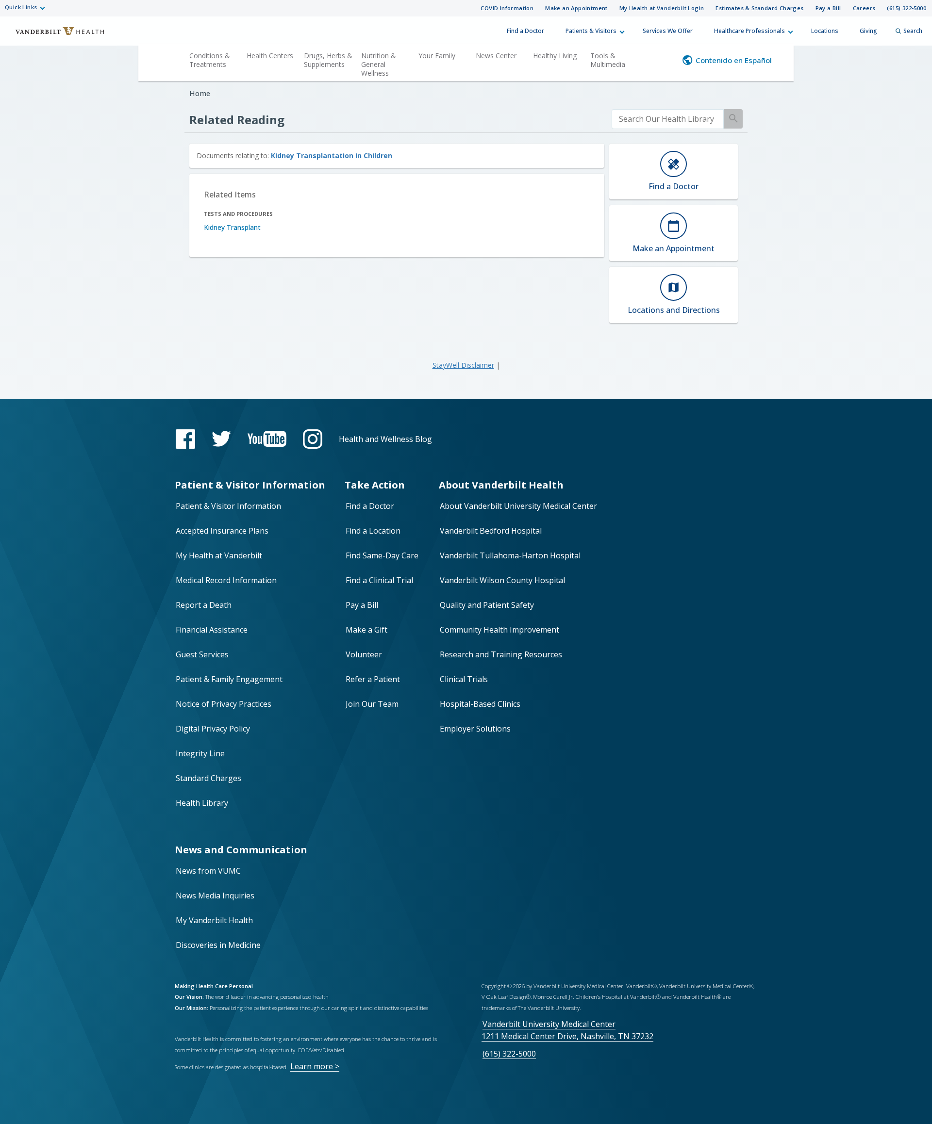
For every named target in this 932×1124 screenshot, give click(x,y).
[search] (667, 119)
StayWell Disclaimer (463, 365)
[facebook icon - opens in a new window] (185, 439)
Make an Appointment (576, 8)
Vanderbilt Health (53, 35)
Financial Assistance (212, 629)
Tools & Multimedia (607, 60)
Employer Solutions (475, 728)
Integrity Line (200, 753)
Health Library (202, 803)
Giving (868, 31)
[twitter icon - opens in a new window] (221, 439)
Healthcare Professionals (749, 31)
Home (199, 93)
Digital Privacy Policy (213, 728)
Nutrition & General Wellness (378, 64)
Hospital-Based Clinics (480, 704)
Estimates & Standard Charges (759, 8)
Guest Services (202, 654)
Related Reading (236, 120)
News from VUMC (208, 870)
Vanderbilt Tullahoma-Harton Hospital (510, 555)
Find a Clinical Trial (379, 580)
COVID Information (507, 8)
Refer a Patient (373, 679)
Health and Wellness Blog (385, 439)
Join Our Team (372, 704)
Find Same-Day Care (382, 555)
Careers (864, 8)
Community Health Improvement (499, 629)
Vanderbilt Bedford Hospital (491, 530)
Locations (824, 31)
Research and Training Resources (501, 654)
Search (912, 31)
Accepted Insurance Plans (222, 530)
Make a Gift (366, 629)
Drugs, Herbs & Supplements (328, 60)
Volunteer (364, 654)
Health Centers (270, 55)
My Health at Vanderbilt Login (661, 8)
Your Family (436, 55)
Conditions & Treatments (209, 60)
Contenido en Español (734, 60)
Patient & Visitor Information (228, 506)
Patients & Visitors (591, 31)
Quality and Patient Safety (487, 605)
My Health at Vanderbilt (219, 555)
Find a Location (373, 530)
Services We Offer (668, 31)
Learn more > (314, 1066)
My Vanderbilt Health (214, 920)
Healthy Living (555, 55)
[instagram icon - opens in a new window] (312, 439)
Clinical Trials (464, 679)
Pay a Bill (828, 8)
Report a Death (204, 605)
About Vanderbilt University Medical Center (518, 506)
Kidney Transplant (232, 227)
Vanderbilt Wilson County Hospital (502, 580)
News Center (496, 55)
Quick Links (21, 7)
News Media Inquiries (215, 895)
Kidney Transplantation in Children (331, 155)
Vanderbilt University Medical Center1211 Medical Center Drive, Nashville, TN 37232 (567, 1030)
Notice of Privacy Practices (223, 704)
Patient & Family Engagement (229, 679)
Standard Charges (208, 778)
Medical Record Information (226, 580)
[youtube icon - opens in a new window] (267, 439)
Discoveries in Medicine (218, 945)
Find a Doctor (525, 31)
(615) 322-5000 (906, 8)
